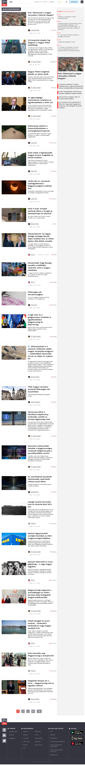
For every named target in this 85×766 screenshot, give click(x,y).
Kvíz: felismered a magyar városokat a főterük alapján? (41, 14)
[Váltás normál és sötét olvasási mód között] (66, 2)
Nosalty (25, 745)
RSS (51, 731)
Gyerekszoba (38, 738)
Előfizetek (74, 1)
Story (36, 734)
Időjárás (52, 1)
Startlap (25, 731)
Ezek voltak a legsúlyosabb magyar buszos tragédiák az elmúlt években (40, 155)
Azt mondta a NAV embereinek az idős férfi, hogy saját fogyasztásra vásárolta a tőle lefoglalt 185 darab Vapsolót (70, 105)
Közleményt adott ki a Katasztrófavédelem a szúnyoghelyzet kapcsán (39, 128)
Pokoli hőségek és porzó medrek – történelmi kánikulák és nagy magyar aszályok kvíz (39, 624)
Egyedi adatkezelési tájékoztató (56, 745)
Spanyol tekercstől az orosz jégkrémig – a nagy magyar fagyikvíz (40, 564)
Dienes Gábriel (35, 402)
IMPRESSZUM (53, 738)
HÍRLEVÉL (52, 734)
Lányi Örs (34, 143)
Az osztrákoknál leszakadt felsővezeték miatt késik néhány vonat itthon (40, 479)
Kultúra (54, 30)
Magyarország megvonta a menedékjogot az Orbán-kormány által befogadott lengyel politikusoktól (39, 593)
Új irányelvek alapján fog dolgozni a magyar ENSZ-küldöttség (39, 42)
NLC (24, 748)
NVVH (45, 1)
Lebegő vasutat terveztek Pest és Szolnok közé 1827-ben (40, 504)
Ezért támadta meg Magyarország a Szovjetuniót (41, 654)
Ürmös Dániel (35, 377)
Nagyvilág (53, 61)
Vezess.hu (26, 738)
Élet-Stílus (53, 580)
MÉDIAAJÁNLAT (54, 755)
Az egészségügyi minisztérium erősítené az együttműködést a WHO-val (40, 100)
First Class (26, 741)
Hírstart (25, 734)
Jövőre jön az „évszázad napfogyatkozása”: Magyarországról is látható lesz (40, 184)
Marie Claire (38, 745)
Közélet (54, 87)
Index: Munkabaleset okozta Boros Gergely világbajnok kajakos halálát (70, 92)
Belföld (54, 116)
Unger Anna (38, 1)
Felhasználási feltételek (57, 741)
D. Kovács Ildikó (35, 62)
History (33, 523)
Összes (72, 11)
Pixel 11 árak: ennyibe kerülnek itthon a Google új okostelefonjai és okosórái (40, 211)
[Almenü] (11, 2)
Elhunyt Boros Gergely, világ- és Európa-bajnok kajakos (69, 98)
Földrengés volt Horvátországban (35, 293)
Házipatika (38, 731)
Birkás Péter (34, 224)
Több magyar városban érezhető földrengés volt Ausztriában (39, 389)
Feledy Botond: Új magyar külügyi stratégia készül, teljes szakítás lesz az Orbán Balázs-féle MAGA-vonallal (41, 237)
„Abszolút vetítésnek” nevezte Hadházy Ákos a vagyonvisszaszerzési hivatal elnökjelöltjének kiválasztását (71, 86)
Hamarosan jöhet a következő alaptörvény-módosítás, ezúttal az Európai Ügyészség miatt (39, 415)
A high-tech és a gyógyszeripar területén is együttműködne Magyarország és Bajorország (39, 320)
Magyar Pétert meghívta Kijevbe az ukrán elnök (38, 73)
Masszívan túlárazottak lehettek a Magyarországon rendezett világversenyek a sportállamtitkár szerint (40, 449)
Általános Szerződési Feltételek (56, 750)
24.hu (33, 254)
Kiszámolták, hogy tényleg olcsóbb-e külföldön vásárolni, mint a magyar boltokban (39, 266)
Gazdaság (53, 282)
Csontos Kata (35, 30)
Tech (55, 224)
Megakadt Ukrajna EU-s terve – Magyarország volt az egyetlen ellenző (41, 683)
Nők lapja (38, 741)
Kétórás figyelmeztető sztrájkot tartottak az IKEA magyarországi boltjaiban (40, 535)
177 (33, 711)
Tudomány (53, 142)
